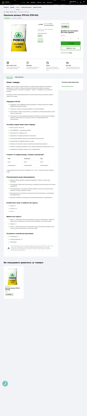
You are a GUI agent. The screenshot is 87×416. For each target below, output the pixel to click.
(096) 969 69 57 (73, 2)
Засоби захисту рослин (26, 7)
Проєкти (39, 2)
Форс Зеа (40, 41)
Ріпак (15, 11)
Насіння (18, 7)
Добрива (12, 7)
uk (83, 1)
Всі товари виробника (49, 25)
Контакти (49, 2)
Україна (40, 35)
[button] (12, 54)
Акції (28, 2)
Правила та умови (37, 7)
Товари (23, 2)
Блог (44, 2)
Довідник (33, 2)
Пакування (6, 7)
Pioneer (50, 23)
